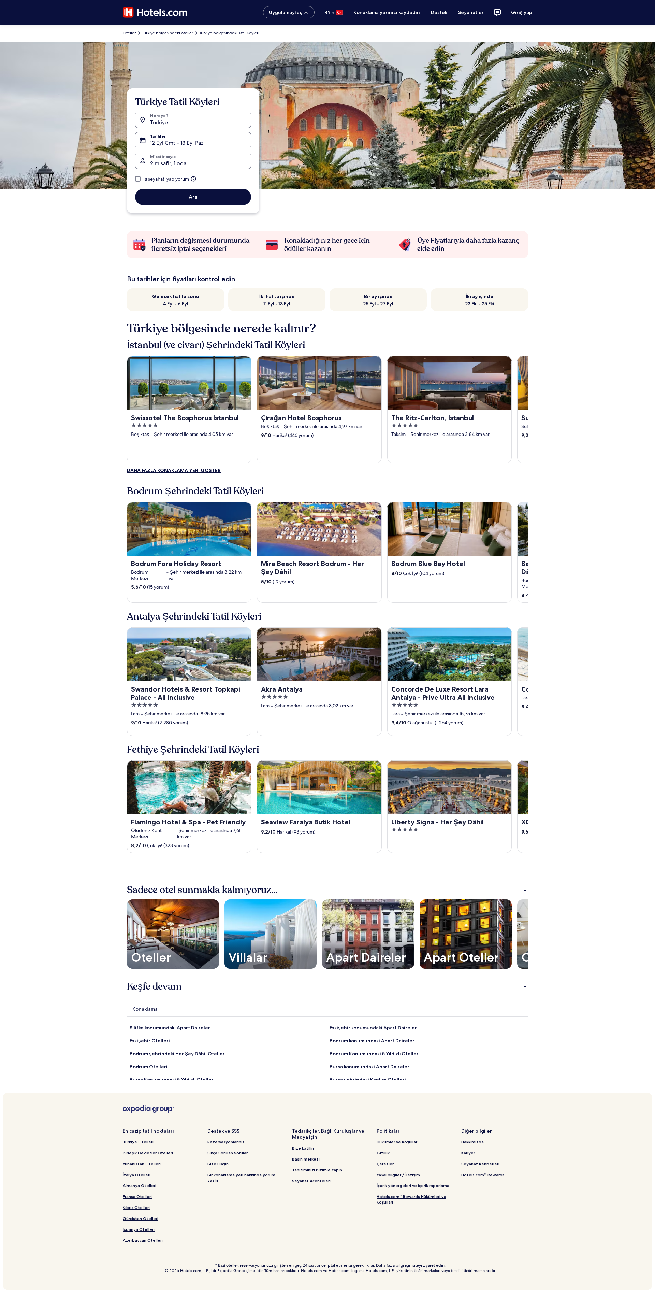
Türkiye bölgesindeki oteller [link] (167, 33)
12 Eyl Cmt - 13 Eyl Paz (176, 142)
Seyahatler (471, 12)
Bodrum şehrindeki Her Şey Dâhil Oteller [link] (177, 1054)
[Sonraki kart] (528, 409)
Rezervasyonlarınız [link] (226, 1141)
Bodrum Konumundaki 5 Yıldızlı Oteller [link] (374, 1054)
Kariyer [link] (468, 1152)
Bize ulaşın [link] (218, 1163)
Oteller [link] (129, 33)
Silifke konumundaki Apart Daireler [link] (170, 1028)
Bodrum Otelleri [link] (149, 1067)
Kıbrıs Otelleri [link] (136, 1207)
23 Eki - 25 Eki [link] (479, 304)
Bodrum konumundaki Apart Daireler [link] (372, 1041)
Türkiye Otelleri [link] (138, 1141)
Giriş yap (521, 12)
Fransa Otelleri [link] (137, 1196)
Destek (439, 12)
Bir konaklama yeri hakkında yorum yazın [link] (241, 1177)
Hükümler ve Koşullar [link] (397, 1141)
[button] (327, 889)
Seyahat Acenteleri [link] (311, 1180)
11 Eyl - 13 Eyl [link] (276, 304)
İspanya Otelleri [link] (139, 1229)
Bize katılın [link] (303, 1148)
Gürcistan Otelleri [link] (140, 1218)
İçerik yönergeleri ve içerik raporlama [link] (413, 1185)
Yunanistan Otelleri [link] (142, 1163)
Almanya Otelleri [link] (139, 1185)
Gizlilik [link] (383, 1152)
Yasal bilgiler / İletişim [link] (398, 1174)
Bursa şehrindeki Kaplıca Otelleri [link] (368, 1080)
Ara (193, 197)
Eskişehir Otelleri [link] (150, 1041)
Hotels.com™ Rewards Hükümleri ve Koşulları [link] (411, 1199)
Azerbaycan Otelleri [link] (143, 1240)
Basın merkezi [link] (306, 1159)
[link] (174, 470)
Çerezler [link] (385, 1163)
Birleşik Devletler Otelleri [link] (148, 1152)
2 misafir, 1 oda (168, 163)
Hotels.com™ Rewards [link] (483, 1174)
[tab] (145, 1008)
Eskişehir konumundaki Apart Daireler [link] (373, 1028)
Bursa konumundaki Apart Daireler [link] (369, 1067)
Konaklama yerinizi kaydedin (386, 12)
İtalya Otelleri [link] (136, 1174)
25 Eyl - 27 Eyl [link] (378, 304)
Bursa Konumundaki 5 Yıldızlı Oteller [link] (172, 1080)
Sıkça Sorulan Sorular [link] (227, 1152)
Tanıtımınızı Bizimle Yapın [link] (317, 1169)
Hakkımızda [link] (472, 1141)
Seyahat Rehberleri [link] (480, 1163)
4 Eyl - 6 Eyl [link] (175, 304)
